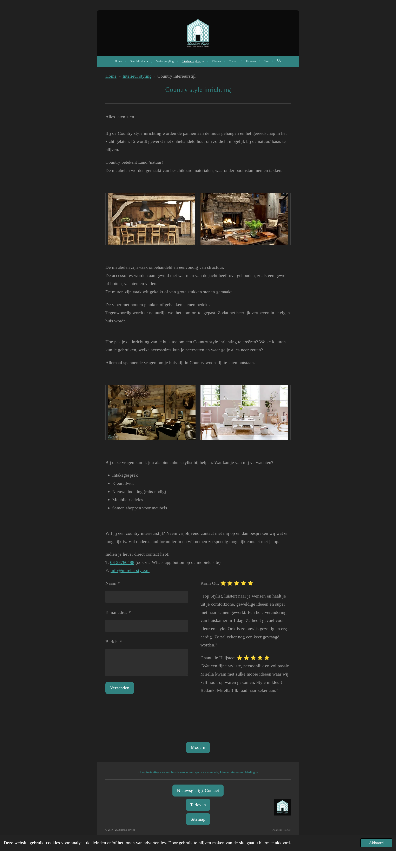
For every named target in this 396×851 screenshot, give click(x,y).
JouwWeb (287, 830)
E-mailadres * (118, 612)
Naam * (112, 583)
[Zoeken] (279, 60)
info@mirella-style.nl (130, 570)
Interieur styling (137, 76)
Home (111, 76)
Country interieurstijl (176, 76)
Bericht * (113, 641)
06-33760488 (122, 562)
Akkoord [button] (376, 842)
